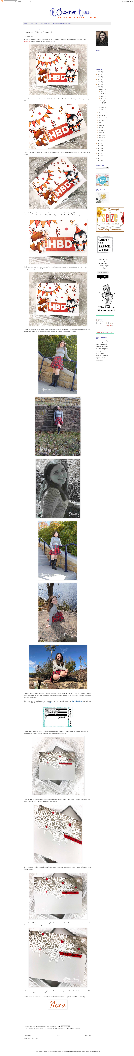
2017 (99, 146)
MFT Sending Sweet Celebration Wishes (64, 1028)
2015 (99, 151)
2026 (99, 72)
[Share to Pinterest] (69, 1026)
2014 (99, 153)
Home (25, 23)
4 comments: (53, 1026)
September (102, 118)
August (101, 120)
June (100, 125)
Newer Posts (28, 1035)
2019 (99, 141)
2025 (99, 74)
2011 (99, 161)
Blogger (98, 1051)
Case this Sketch (39, 1028)
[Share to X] (65, 1026)
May (100, 128)
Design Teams (33, 23)
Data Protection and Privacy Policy (62, 23)
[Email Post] (59, 1026)
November (102, 113)
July (100, 123)
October (101, 115)
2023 (99, 79)
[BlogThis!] (64, 1026)
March (101, 132)
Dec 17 (103, 94)
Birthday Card (32, 1028)
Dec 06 (103, 107)
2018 (99, 143)
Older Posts (88, 1035)
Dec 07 (103, 99)
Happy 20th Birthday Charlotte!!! (38, 32)
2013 (99, 156)
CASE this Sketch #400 (49, 1028)
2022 (99, 82)
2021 (99, 84)
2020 (99, 87)
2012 (99, 158)
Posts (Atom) (34, 1038)
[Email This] (62, 1026)
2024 (99, 77)
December (102, 89)
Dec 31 (103, 91)
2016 (99, 148)
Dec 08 (103, 96)
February (101, 135)
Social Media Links (45, 23)
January (101, 137)
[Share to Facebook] (67, 1026)
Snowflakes (77, 1028)
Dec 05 (103, 109)
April (100, 130)
